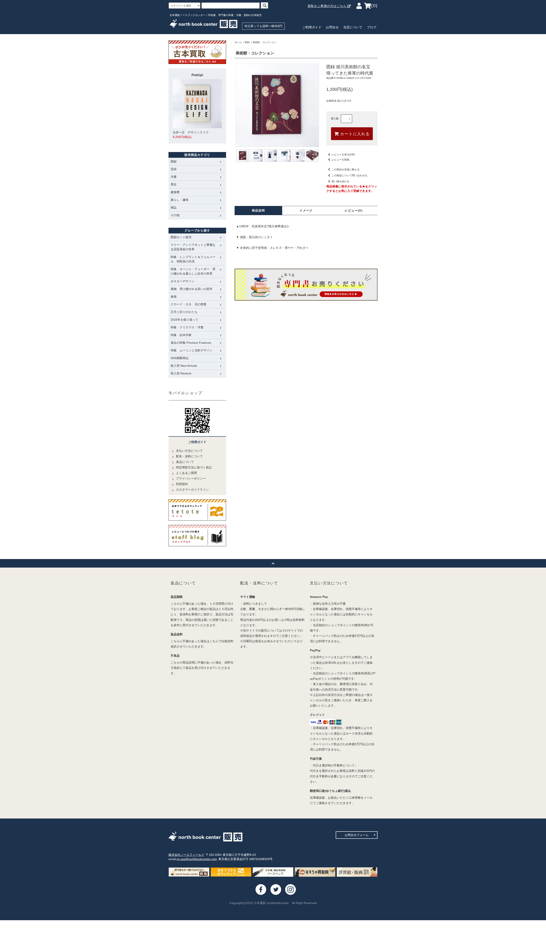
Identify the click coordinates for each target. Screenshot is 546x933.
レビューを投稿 (340, 159)
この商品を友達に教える (345, 169)
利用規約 (182, 484)
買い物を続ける (340, 181)
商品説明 (258, 210)
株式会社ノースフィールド (186, 854)
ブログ (371, 27)
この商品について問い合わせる (349, 175)
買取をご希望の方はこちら (328, 6)
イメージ (306, 210)
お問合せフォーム (357, 835)
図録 (247, 42)
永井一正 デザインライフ (191, 135)
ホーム (238, 42)
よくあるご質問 (186, 473)
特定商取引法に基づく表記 (194, 467)
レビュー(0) (354, 210)
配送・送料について (189, 456)
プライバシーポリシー (191, 478)
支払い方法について (189, 450)
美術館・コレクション (264, 42)
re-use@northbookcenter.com (197, 859)
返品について (185, 462)
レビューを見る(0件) (343, 154)
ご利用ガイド (311, 27)
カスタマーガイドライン (192, 489)
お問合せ (332, 27)
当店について (352, 27)
